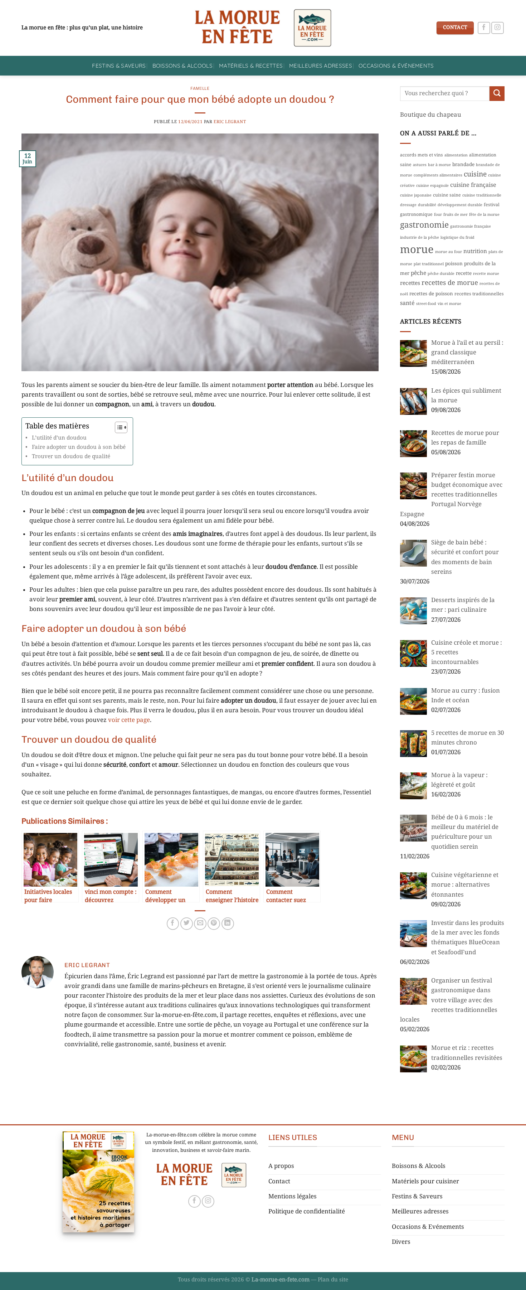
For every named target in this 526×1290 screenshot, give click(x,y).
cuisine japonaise (416, 195)
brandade (463, 165)
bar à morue (439, 165)
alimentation (456, 155)
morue (417, 250)
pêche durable (441, 273)
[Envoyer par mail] (200, 923)
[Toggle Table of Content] (117, 427)
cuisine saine (447, 195)
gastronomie (424, 225)
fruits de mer (455, 214)
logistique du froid (457, 237)
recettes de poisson (431, 294)
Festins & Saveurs (119, 65)
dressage (408, 205)
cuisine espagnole (432, 185)
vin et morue (449, 303)
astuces (420, 165)
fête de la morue (484, 214)
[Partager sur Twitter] (186, 923)
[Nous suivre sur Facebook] (484, 28)
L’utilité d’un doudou (59, 438)
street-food (426, 303)
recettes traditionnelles (479, 294)
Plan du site (333, 1280)
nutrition (475, 251)
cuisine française (473, 185)
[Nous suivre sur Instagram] (497, 28)
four (438, 214)
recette (464, 274)
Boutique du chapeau (430, 115)
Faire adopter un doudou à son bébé (79, 447)
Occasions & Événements (396, 65)
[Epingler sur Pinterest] (214, 923)
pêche (418, 273)
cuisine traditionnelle (481, 195)
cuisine (475, 174)
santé (407, 303)
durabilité (427, 205)
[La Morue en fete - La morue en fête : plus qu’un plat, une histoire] (263, 28)
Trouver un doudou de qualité (72, 456)
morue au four (448, 251)
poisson (454, 264)
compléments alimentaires (438, 175)
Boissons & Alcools (182, 65)
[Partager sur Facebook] (173, 923)
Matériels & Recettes (251, 65)
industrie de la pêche (419, 237)
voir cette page (129, 720)
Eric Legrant (230, 122)
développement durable (460, 205)
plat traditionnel (429, 264)
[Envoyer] (497, 93)
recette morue (486, 273)
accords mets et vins (421, 155)
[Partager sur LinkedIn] (227, 923)
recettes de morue (450, 283)
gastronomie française (470, 226)
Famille (199, 88)
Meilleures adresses (320, 65)
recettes (410, 283)
